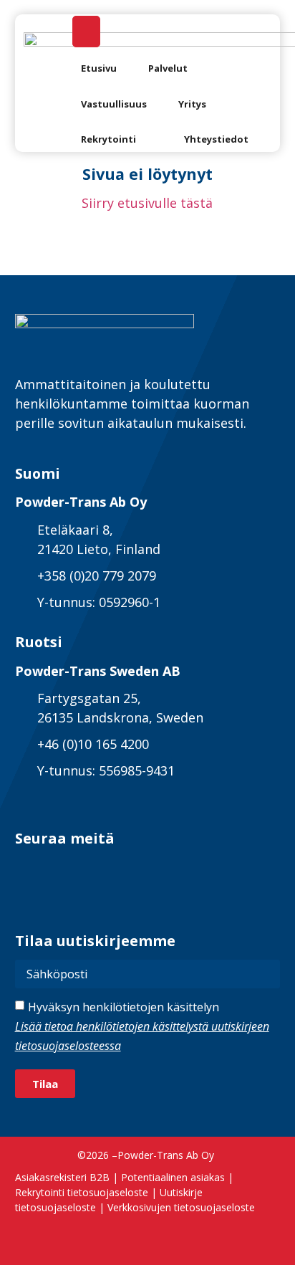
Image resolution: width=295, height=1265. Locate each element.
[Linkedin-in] (27, 870)
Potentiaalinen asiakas (173, 1177)
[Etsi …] (86, 31)
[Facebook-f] (62, 870)
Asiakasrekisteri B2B (62, 1177)
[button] (176, 69)
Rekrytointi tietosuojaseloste (81, 1192)
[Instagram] (97, 870)
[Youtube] (132, 870)
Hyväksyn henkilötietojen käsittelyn (142, 1026)
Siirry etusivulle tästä (147, 202)
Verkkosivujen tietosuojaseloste (181, 1207)
